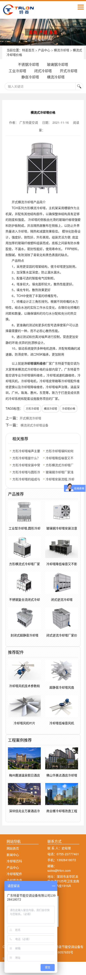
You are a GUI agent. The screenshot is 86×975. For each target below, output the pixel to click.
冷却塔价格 (68, 408)
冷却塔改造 (14, 880)
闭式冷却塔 (43, 70)
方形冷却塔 (32, 408)
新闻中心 (13, 854)
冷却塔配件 (14, 874)
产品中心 (44, 50)
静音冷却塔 (30, 76)
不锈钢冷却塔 (28, 64)
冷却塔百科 (14, 861)
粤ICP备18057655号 (59, 952)
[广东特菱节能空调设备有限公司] (18, 12)
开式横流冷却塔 (30, 418)
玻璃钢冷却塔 (57, 64)
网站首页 (13, 848)
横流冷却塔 (61, 50)
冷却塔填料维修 (35, 363)
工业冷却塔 (17, 70)
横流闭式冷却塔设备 (34, 425)
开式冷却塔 (68, 70)
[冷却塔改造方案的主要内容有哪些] (43, 32)
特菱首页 (28, 50)
